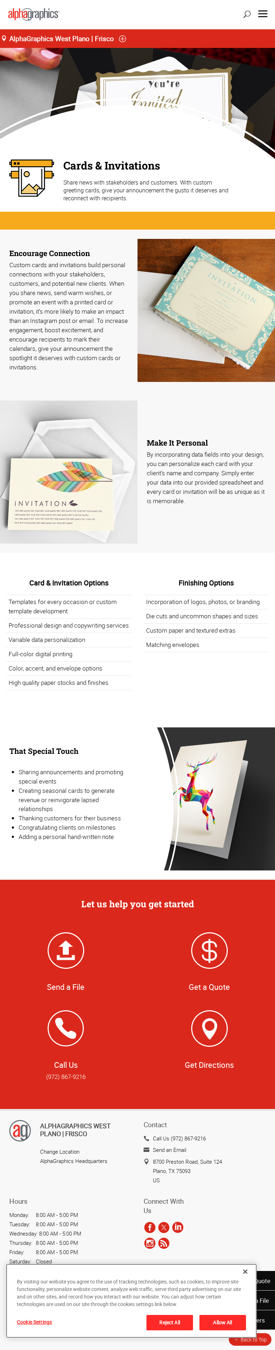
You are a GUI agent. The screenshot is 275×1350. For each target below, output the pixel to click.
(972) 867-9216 (66, 1076)
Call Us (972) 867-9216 (179, 1138)
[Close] (245, 1272)
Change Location (59, 1151)
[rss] (164, 1243)
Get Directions (209, 1065)
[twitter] (164, 1228)
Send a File (66, 987)
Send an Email (169, 1149)
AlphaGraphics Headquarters (73, 1160)
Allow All (222, 1322)
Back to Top (254, 1339)
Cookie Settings (34, 1322)
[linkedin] (178, 1228)
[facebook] (150, 1228)
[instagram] (150, 1243)
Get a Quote (209, 987)
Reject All (169, 1322)
